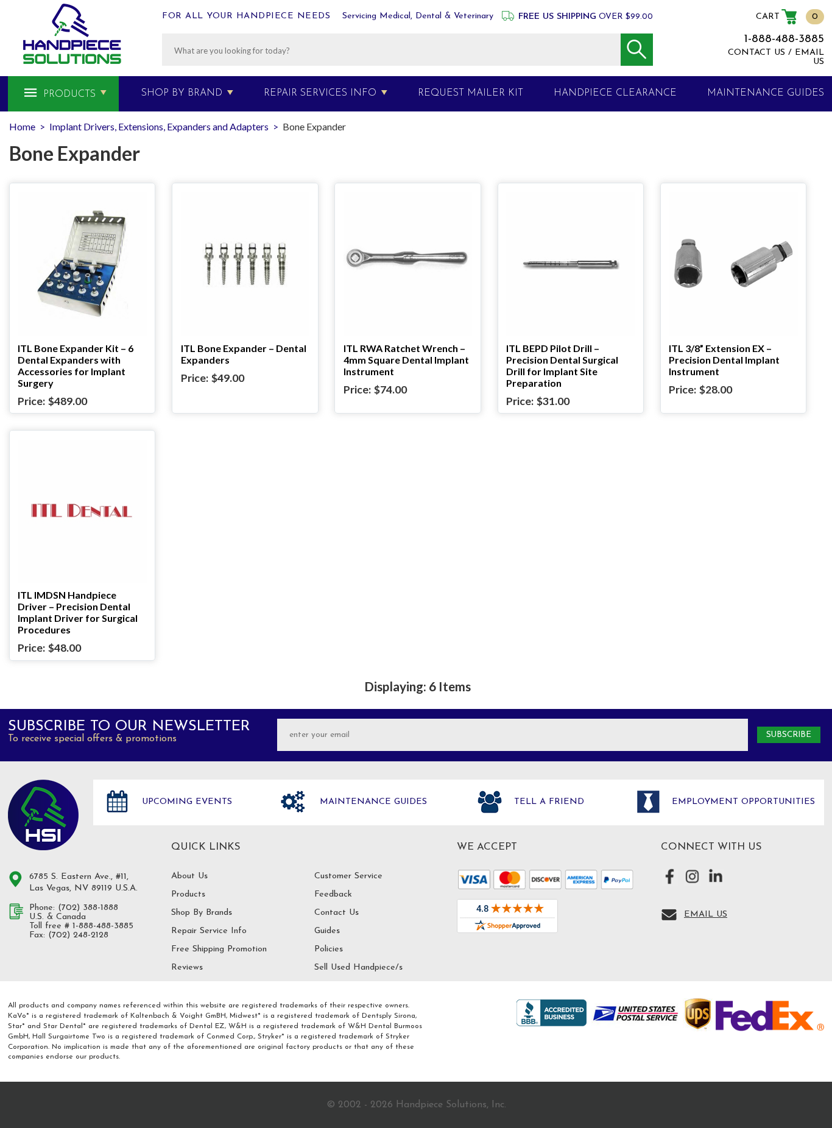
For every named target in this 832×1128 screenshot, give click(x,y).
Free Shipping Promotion (219, 949)
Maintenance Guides (372, 801)
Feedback (333, 894)
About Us (189, 876)
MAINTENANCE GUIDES (765, 93)
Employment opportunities (742, 801)
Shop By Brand (181, 93)
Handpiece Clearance (615, 93)
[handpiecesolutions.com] (72, 34)
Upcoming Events (185, 801)
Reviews (187, 967)
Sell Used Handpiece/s (358, 967)
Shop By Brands (201, 912)
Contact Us (336, 912)
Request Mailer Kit (470, 93)
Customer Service (348, 876)
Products (69, 94)
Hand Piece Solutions (43, 815)
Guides (327, 931)
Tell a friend (547, 801)
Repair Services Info (320, 93)
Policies (328, 949)
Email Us (705, 914)
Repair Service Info (209, 931)
